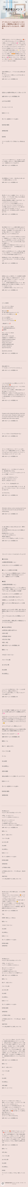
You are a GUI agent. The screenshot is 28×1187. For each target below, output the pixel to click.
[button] (2, 2)
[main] (14, 9)
